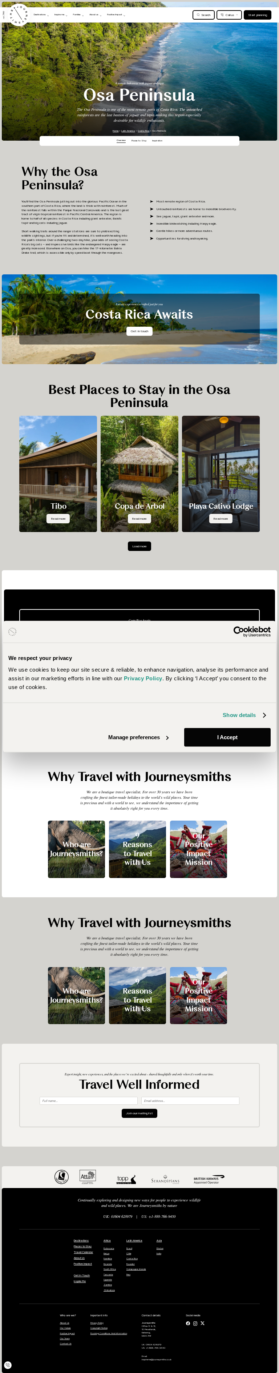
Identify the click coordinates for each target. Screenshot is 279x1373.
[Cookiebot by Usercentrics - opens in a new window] (239, 631)
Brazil (129, 1248)
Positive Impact (83, 1263)
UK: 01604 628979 (117, 1216)
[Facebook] (188, 1323)
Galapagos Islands (136, 1269)
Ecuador (130, 1264)
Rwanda (108, 1264)
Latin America (128, 130)
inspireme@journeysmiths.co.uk (156, 1359)
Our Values (65, 1327)
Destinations (81, 1240)
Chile (128, 1253)
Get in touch (139, 331)
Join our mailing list (139, 1113)
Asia (159, 1240)
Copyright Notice (99, 1327)
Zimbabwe (109, 1290)
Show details (239, 715)
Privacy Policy (97, 1322)
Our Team (65, 1338)
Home (115, 130)
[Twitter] (203, 1323)
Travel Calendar (83, 1252)
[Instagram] (195, 1323)
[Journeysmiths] (19, 15)
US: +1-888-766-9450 (158, 1216)
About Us (79, 1258)
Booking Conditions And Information (108, 1333)
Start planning (257, 15)
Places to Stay (83, 1246)
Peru (128, 1274)
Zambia (108, 1284)
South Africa (110, 1269)
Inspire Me (80, 1281)
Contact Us (66, 1343)
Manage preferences (134, 737)
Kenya (106, 1253)
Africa (107, 1240)
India (159, 1253)
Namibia (108, 1258)
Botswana (109, 1248)
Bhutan (160, 1248)
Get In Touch (82, 1275)
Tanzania (108, 1274)
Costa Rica (143, 130)
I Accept (227, 737)
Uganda (108, 1279)
